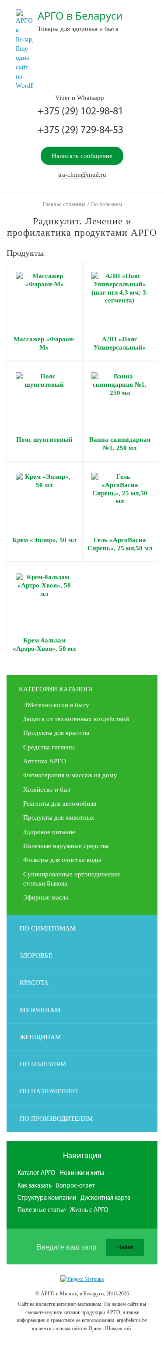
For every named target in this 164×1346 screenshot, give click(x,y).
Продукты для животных (58, 817)
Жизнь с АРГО (89, 1210)
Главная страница (64, 204)
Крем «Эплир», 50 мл (44, 539)
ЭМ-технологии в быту (56, 704)
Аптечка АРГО (44, 761)
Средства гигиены (49, 747)
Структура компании (46, 1198)
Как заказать (34, 1186)
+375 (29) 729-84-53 (80, 130)
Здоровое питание (49, 831)
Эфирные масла (45, 897)
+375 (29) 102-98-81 (80, 111)
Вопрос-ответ (75, 1186)
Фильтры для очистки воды (62, 859)
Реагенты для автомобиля (59, 803)
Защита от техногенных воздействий (76, 718)
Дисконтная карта (105, 1198)
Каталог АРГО (36, 1173)
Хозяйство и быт (47, 789)
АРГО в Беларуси (80, 15)
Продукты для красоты (56, 732)
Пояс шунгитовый (44, 439)
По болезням (106, 204)
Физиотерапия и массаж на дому (70, 775)
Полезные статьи (41, 1210)
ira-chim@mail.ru (82, 174)
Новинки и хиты (81, 1173)
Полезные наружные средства (66, 845)
